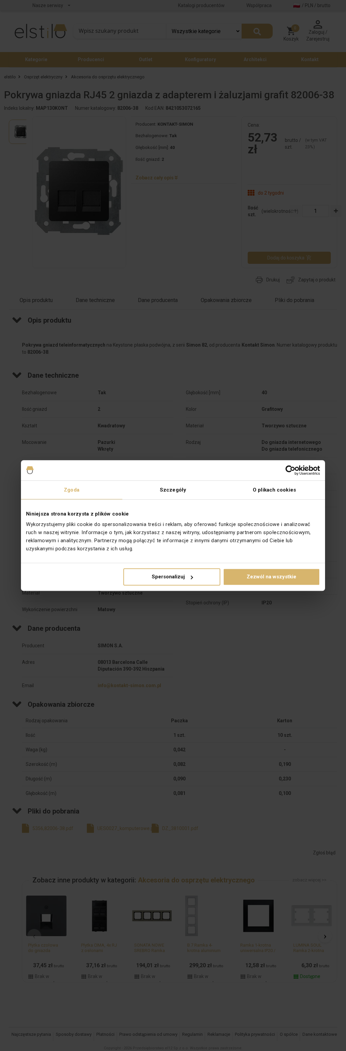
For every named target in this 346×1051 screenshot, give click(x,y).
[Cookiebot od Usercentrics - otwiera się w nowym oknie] (290, 470)
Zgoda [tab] (71, 490)
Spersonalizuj (168, 577)
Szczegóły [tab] (173, 490)
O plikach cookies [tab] (274, 490)
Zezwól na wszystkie (271, 577)
